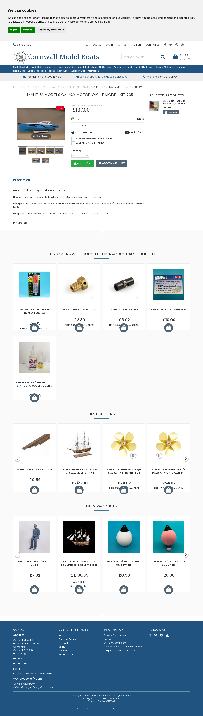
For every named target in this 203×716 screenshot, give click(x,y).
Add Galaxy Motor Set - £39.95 (94, 138)
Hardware (180, 67)
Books (52, 70)
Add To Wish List (113, 163)
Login (109, 44)
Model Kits (36, 67)
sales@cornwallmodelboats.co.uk (32, 673)
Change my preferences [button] (51, 29)
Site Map (63, 650)
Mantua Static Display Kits (81, 87)
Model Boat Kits (21, 67)
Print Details (20, 223)
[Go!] (163, 57)
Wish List (123, 44)
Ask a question (83, 132)
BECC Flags (105, 67)
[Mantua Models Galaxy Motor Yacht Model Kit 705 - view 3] (41, 150)
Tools (43, 70)
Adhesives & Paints (123, 67)
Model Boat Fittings (87, 67)
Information (93, 70)
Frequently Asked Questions (119, 650)
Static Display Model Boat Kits (52, 87)
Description (21, 180)
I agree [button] (13, 29)
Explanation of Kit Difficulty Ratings (123, 646)
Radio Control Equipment (26, 70)
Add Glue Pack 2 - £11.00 (90, 143)
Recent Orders (92, 44)
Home (16, 87)
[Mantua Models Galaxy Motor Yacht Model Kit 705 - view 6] (36, 159)
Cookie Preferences (115, 635)
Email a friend (136, 132)
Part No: (76, 125)
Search (136, 44)
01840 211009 (20, 663)
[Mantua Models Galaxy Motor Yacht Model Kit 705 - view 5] (59, 150)
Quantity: (76, 150)
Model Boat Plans (144, 67)
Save (61, 108)
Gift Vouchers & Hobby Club (71, 70)
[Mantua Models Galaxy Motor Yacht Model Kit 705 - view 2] (31, 150)
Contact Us (152, 44)
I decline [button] (27, 29)
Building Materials (164, 67)
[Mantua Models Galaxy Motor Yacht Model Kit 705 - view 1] (22, 150)
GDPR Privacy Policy (115, 642)
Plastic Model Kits (66, 67)
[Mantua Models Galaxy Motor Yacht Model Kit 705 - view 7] (45, 159)
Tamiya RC (49, 67)
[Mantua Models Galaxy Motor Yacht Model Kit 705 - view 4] (50, 150)
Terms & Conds (67, 639)
